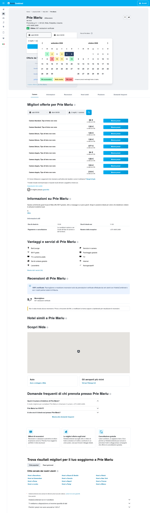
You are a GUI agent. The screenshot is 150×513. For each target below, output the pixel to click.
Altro (29, 213)
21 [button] (42, 69)
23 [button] (52, 69)
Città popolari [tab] (34, 465)
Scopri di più (90, 179)
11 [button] (62, 59)
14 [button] (42, 64)
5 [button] (66, 54)
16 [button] (52, 64)
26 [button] (67, 69)
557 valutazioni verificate (45, 28)
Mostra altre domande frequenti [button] (63, 417)
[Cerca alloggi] (3, 14)
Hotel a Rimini (101, 475)
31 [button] (103, 74)
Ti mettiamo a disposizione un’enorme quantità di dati (48, 503)
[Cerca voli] (3, 9)
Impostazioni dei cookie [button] (34, 186)
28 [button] (42, 74)
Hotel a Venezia (67, 478)
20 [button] (72, 64)
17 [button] (57, 64)
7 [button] (42, 59)
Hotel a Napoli (67, 481)
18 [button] (62, 64)
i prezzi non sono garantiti (73, 494)
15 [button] (47, 64)
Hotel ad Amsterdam (35, 478)
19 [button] (67, 64)
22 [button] (47, 69)
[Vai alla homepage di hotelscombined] (15, 3)
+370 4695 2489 (32, 25)
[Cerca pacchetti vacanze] (3, 22)
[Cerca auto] (3, 18)
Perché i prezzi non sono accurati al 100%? (44, 507)
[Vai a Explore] (3, 27)
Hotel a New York (102, 478)
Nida (44, 11)
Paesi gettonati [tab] (48, 465)
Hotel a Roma (32, 481)
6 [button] (71, 54)
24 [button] (57, 69)
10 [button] (57, 59)
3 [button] (102, 54)
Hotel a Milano (101, 484)
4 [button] (61, 54)
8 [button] (47, 59)
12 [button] (67, 59)
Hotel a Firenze (101, 481)
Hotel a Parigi (66, 484)
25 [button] (62, 69)
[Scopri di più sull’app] (3, 32)
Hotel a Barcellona (34, 475)
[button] (3, 3)
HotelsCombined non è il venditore (41, 500)
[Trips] (3, 38)
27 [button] (72, 69)
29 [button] (47, 74)
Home (28, 11)
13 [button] (72, 59)
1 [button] (47, 54)
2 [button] (52, 54)
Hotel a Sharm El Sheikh (70, 475)
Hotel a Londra (33, 484)
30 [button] (52, 74)
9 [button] (52, 59)
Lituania (34, 11)
